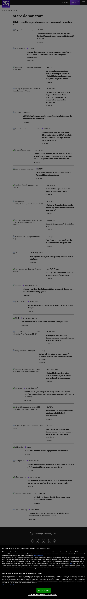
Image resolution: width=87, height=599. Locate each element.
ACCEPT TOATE (43, 590)
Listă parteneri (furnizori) (9, 585)
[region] (43, 572)
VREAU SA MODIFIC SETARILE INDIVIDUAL (42, 595)
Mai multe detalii (38, 555)
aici (71, 563)
